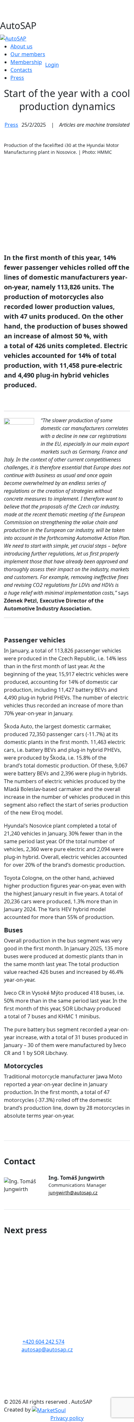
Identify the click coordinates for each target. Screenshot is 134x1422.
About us (21, 46)
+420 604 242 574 (43, 1341)
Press (17, 77)
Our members (27, 54)
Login (52, 64)
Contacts (21, 69)
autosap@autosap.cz (47, 1349)
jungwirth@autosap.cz (73, 1192)
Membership (26, 62)
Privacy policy (67, 1418)
